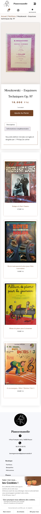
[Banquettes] (23, 467)
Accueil (4, 16)
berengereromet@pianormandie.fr (20, 453)
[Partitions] (23, 465)
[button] (35, 4)
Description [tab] (11, 124)
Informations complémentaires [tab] (18, 129)
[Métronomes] (23, 470)
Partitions (12, 16)
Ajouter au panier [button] (20, 213)
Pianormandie (20, 3)
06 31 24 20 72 (32, 12)
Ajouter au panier (21, 113)
